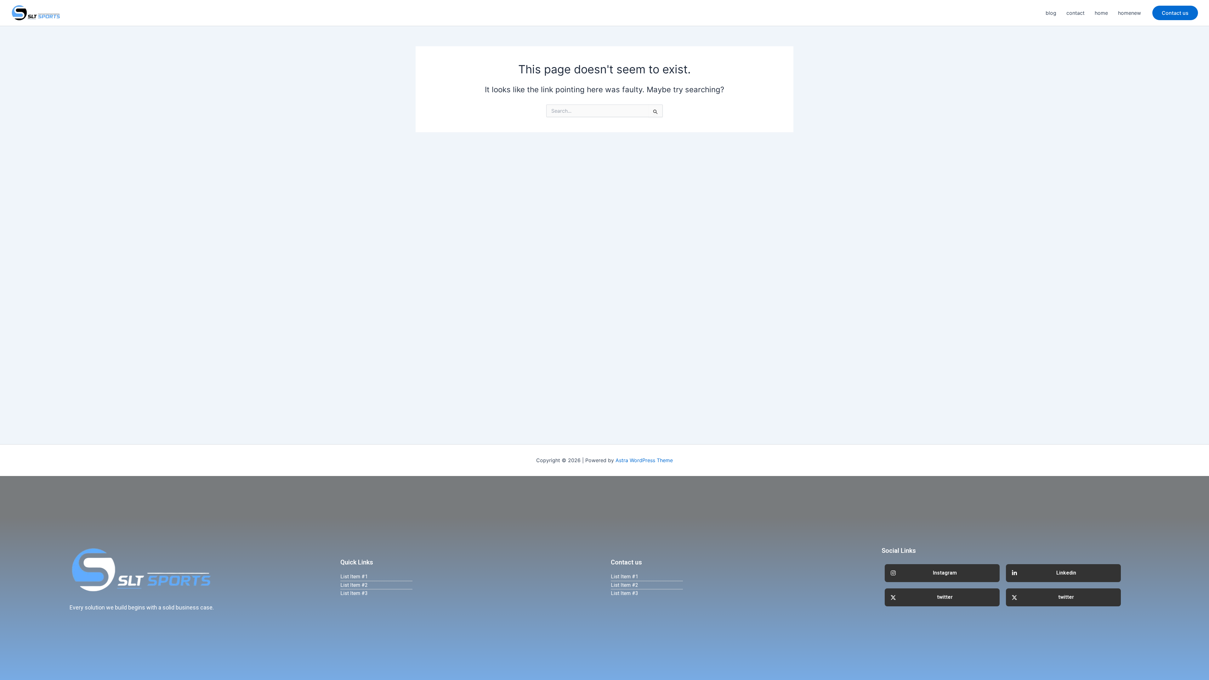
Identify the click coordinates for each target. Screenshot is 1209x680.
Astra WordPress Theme (644, 460)
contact (1075, 13)
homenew (1129, 13)
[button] (1175, 13)
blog (1051, 13)
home (1101, 13)
